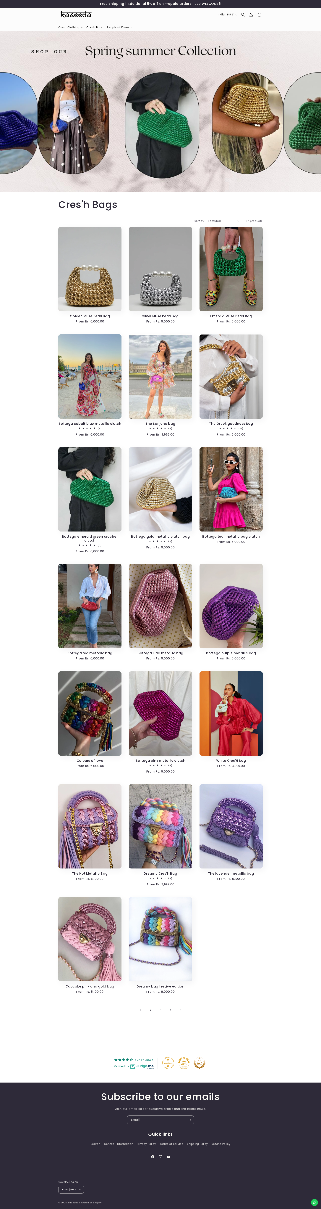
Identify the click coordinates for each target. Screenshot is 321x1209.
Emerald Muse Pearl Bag (231, 316)
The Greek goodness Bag (231, 424)
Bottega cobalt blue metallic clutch (90, 424)
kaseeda (73, 1202)
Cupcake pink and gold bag (90, 986)
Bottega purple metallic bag (231, 653)
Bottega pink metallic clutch (160, 761)
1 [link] (140, 1010)
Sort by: (199, 221)
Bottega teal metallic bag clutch (231, 537)
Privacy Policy (146, 1144)
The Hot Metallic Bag (90, 874)
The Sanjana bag (160, 424)
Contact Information (118, 1144)
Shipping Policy (197, 1144)
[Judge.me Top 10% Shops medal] (199, 1063)
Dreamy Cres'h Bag (160, 874)
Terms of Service (172, 1144)
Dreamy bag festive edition (160, 986)
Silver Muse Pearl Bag (160, 316)
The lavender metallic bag (231, 874)
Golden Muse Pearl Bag (90, 316)
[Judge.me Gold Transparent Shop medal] (168, 1063)
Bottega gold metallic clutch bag (160, 537)
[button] (70, 27)
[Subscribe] (190, 1119)
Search (95, 1144)
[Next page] (180, 1010)
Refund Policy (221, 1144)
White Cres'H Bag (231, 761)
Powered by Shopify (90, 1202)
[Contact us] (314, 1202)
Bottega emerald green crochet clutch (90, 538)
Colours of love (90, 761)
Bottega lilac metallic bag (160, 653)
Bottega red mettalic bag (89, 653)
